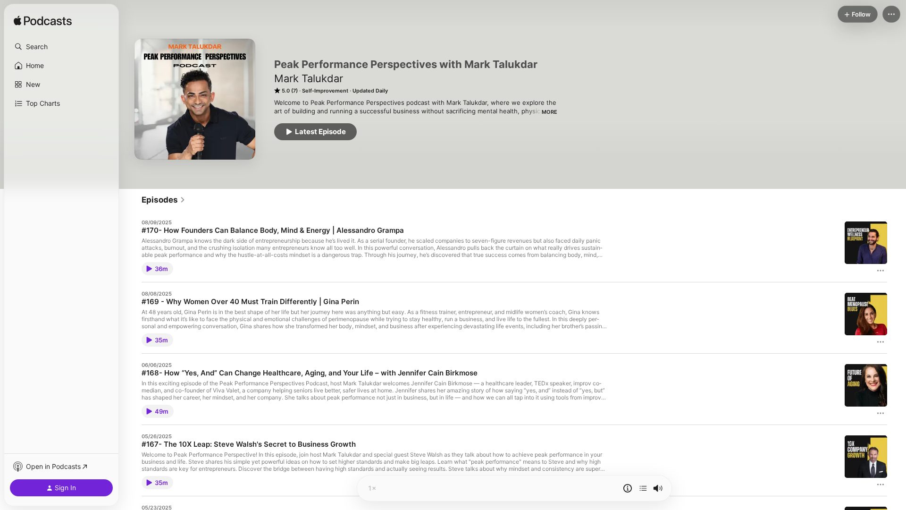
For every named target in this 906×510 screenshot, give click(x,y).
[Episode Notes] (627, 488)
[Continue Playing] (643, 488)
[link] (163, 200)
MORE (549, 112)
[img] (43, 21)
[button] (61, 47)
